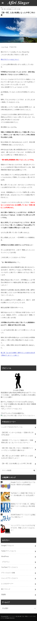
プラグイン (6, 562)
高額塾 (3, 594)
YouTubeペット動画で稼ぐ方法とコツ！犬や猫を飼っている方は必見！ (23, 494)
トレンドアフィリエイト (9, 578)
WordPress (5, 556)
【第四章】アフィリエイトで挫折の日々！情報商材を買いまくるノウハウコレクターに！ (17, 441)
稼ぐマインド (5, 589)
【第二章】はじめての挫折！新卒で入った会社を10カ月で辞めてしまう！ (17, 457)
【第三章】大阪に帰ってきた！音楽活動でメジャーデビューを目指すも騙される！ (17, 449)
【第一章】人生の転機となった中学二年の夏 (16, 463)
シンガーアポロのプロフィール (11, 427)
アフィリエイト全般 (8, 573)
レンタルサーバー (7, 583)
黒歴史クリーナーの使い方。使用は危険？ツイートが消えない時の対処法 (23, 506)
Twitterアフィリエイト (8, 551)
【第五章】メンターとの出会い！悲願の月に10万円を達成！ (17, 434)
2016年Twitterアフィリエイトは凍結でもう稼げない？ (23, 516)
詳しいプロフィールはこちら (12, 408)
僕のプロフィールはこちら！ (10, 59)
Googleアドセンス (7, 545)
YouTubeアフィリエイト (9, 567)
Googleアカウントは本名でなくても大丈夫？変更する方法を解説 (23, 483)
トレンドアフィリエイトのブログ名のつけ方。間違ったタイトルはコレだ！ (23, 528)
